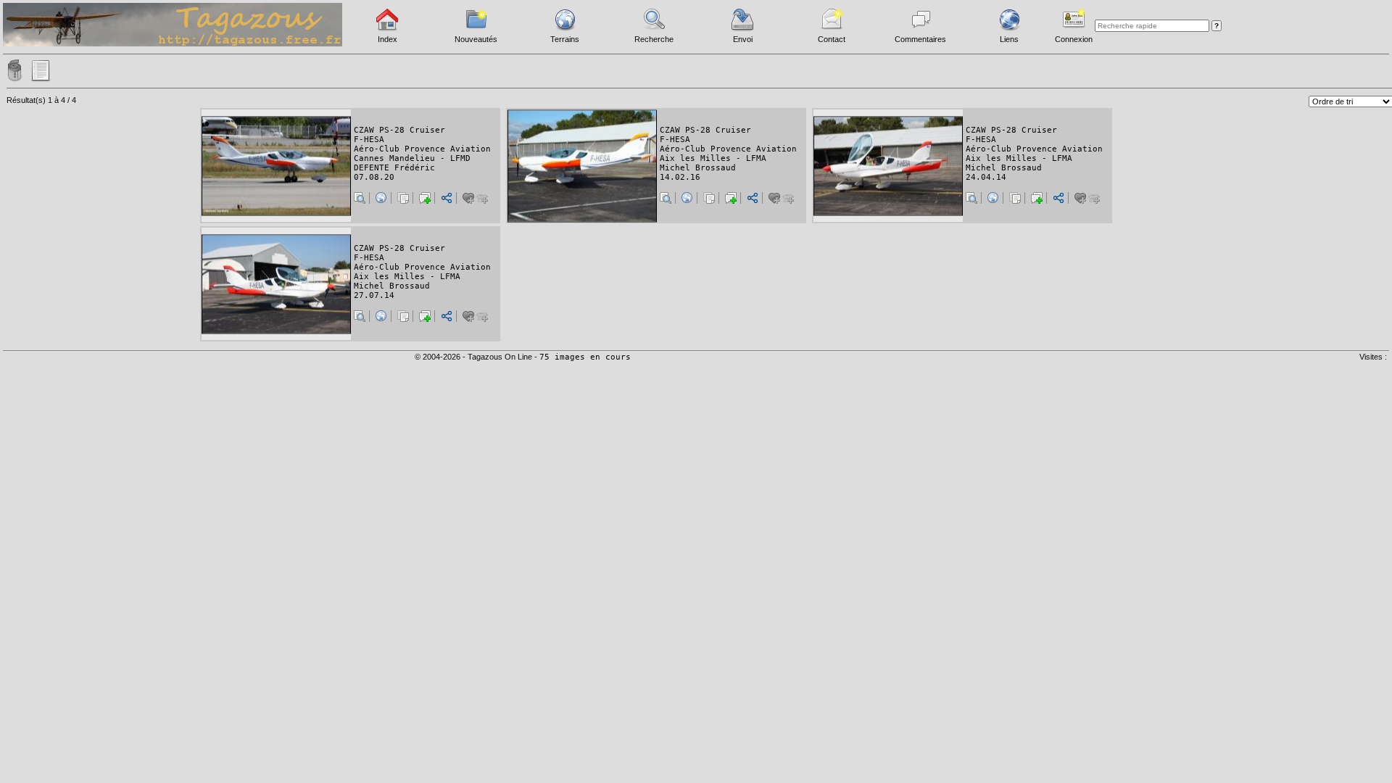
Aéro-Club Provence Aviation (422, 149)
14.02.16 (680, 177)
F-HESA (369, 139)
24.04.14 (986, 177)
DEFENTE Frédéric (394, 168)
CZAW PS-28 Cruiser (399, 130)
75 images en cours (585, 357)
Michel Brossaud (698, 168)
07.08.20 (374, 177)
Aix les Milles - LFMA (713, 158)
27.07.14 (374, 295)
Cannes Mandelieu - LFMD (412, 158)
